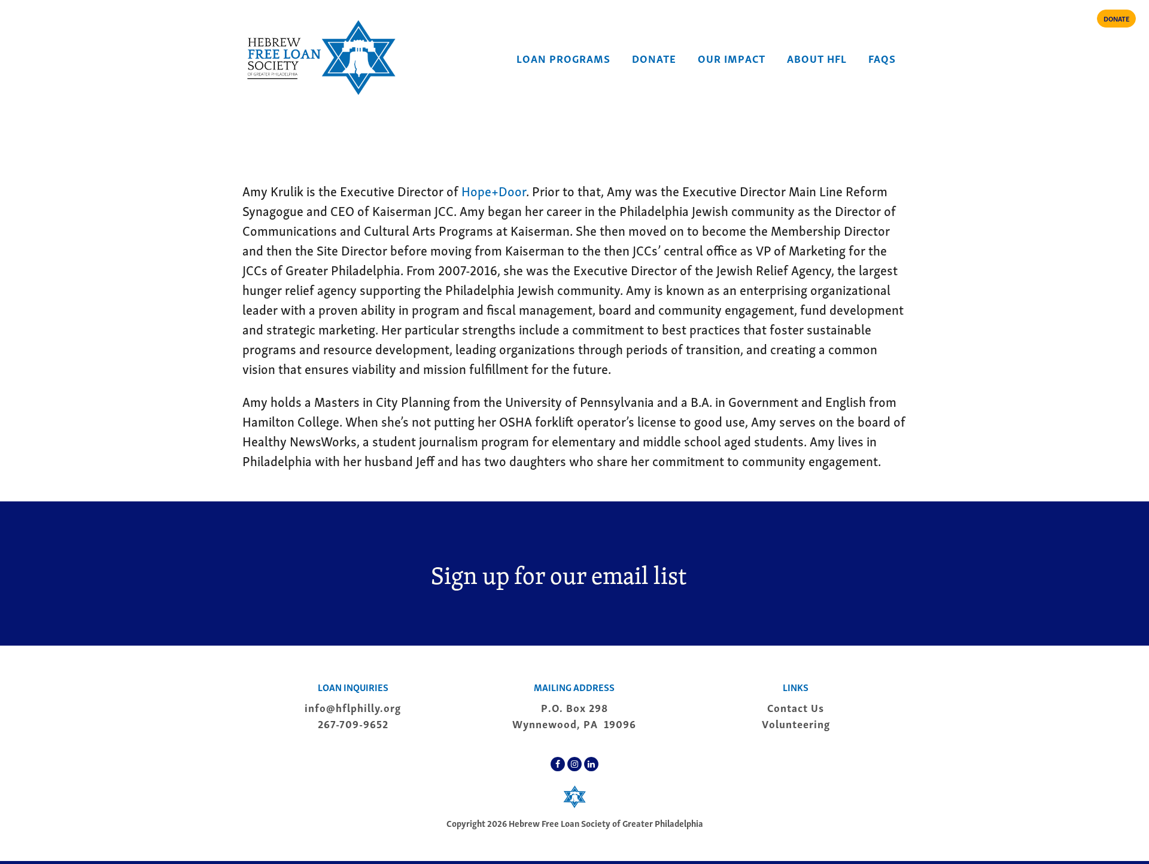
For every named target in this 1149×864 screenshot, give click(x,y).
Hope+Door (493, 190)
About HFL (817, 57)
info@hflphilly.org (353, 707)
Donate (654, 57)
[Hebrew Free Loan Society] (320, 57)
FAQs (882, 57)
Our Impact (731, 57)
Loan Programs (563, 57)
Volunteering (796, 723)
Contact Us (795, 707)
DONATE (1116, 18)
